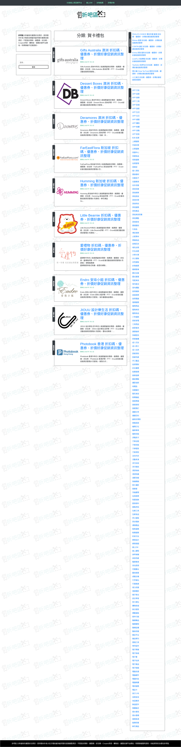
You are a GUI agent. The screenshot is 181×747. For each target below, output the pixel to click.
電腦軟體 (135, 682)
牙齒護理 (135, 492)
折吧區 (14, 743)
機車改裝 (135, 434)
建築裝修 (135, 331)
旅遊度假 (135, 405)
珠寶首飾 (135, 500)
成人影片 (135, 346)
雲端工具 (135, 642)
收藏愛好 (135, 390)
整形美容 (135, 394)
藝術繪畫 (135, 573)
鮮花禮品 (53, 250)
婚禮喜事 (135, 269)
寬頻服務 (135, 302)
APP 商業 (136, 94)
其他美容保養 (137, 214)
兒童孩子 (135, 178)
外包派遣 (135, 251)
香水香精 (135, 715)
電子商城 (135, 653)
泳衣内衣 (135, 456)
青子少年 (135, 693)
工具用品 (135, 324)
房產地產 (135, 357)
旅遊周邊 (135, 401)
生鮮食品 (135, 514)
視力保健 (135, 587)
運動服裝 (135, 613)
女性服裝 (135, 262)
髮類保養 (135, 723)
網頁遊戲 (135, 543)
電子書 (134, 657)
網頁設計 (135, 540)
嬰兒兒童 (135, 273)
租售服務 (135, 529)
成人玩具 (135, 350)
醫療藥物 (135, 624)
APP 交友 (136, 90)
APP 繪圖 (136, 119)
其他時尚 (135, 204)
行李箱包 (135, 580)
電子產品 (135, 664)
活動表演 (135, 459)
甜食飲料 (135, 503)
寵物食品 (135, 313)
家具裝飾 (135, 291)
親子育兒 (135, 595)
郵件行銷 (135, 617)
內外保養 (135, 185)
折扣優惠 (135, 368)
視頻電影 (135, 591)
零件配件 (135, 646)
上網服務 (135, 141)
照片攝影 (135, 485)
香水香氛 (135, 712)
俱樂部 (134, 167)
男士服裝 (135, 518)
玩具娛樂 (53, 121)
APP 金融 (136, 130)
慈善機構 (135, 339)
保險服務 (135, 160)
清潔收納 (135, 470)
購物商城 (135, 606)
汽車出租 (135, 441)
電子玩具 (135, 660)
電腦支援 (135, 671)
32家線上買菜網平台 (74, 3)
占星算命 (135, 236)
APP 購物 (136, 123)
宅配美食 (135, 280)
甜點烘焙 (135, 507)
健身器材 (135, 174)
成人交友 (135, 342)
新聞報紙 (135, 397)
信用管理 (135, 163)
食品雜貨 (53, 88)
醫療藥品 (135, 620)
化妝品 (134, 229)
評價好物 (111, 3)
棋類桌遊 (135, 423)
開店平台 (135, 635)
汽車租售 (135, 448)
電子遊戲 (135, 668)
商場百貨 (135, 244)
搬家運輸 (135, 379)
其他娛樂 (135, 193)
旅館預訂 (135, 408)
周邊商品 (135, 240)
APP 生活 (136, 112)
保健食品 (135, 156)
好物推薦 (100, 3)
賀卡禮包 (53, 185)
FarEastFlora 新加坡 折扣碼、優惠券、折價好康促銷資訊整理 (102, 152)
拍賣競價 (135, 372)
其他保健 (135, 189)
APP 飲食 (136, 134)
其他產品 (135, 211)
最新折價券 (53, 54)
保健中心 (135, 152)
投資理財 (135, 364)
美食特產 (53, 283)
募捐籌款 (135, 225)
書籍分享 (135, 412)
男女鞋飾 (135, 522)
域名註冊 (135, 247)
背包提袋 (135, 565)
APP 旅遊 (136, 108)
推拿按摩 (135, 375)
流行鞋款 (135, 467)
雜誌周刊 (135, 639)
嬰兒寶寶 (135, 277)
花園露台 (135, 569)
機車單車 (135, 430)
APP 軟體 (136, 127)
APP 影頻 (136, 105)
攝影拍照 (135, 383)
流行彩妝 (135, 463)
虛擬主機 (135, 576)
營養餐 (134, 489)
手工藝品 (135, 361)
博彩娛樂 (135, 233)
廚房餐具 (135, 328)
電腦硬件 (135, 675)
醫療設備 (135, 628)
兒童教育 (135, 182)
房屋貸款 (135, 353)
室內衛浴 (135, 284)
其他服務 (53, 347)
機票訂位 (135, 426)
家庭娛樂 (135, 295)
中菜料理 (135, 145)
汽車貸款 (135, 452)
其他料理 (135, 200)
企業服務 (135, 149)
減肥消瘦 (135, 478)
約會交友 (135, 536)
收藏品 (134, 386)
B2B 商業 (135, 138)
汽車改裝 (135, 445)
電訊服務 (135, 686)
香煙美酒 (135, 719)
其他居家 (135, 196)
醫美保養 (135, 631)
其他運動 (135, 218)
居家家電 (135, 320)
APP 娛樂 (136, 97)
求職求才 (135, 437)
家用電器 (135, 299)
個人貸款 (135, 171)
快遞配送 (135, 335)
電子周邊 (135, 649)
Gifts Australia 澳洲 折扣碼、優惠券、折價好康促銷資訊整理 (102, 54)
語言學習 (135, 598)
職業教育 (135, 562)
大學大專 (135, 255)
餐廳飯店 (135, 708)
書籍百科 (135, 416)
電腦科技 (135, 679)
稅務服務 (135, 533)
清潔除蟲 (135, 474)
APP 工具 (136, 101)
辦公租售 (135, 609)
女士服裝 (135, 258)
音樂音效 (135, 697)
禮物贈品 (53, 219)
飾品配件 (135, 704)
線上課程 (135, 551)
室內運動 (135, 288)
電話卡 (134, 690)
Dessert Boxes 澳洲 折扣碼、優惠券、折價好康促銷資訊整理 (102, 87)
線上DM (89, 3)
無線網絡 (135, 481)
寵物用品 (135, 306)
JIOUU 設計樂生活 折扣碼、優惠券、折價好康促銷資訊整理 (102, 314)
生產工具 (135, 511)
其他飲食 (135, 222)
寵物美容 (135, 310)
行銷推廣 (135, 584)
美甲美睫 (135, 554)
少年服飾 (135, 317)
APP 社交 (136, 116)
